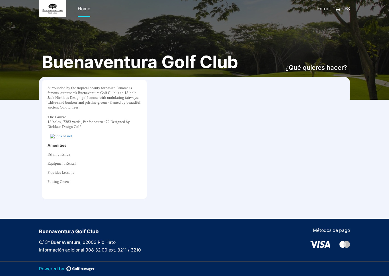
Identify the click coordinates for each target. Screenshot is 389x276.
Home (84, 8)
